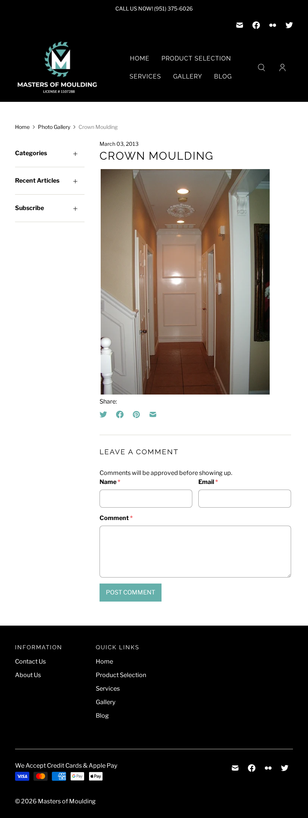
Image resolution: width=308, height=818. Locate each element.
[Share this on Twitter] (106, 414)
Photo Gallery (54, 127)
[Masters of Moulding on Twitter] (289, 25)
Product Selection (196, 58)
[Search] (261, 68)
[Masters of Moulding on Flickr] (272, 25)
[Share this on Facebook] (120, 414)
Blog (223, 76)
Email (208, 481)
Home (139, 58)
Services (145, 76)
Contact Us (30, 661)
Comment (116, 518)
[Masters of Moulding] (57, 67)
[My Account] (282, 68)
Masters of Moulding (67, 801)
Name (110, 481)
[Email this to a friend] (153, 414)
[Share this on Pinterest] (136, 414)
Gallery (187, 76)
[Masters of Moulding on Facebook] (256, 25)
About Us (28, 675)
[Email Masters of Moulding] (239, 25)
